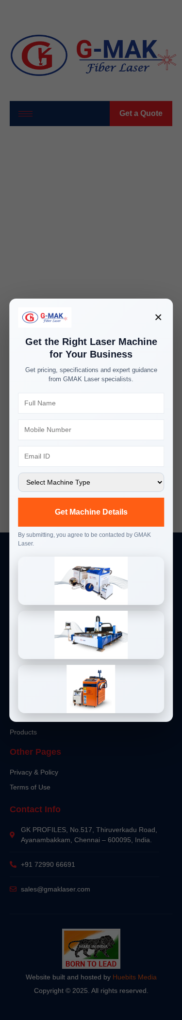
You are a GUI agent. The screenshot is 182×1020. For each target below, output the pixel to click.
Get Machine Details (91, 512)
